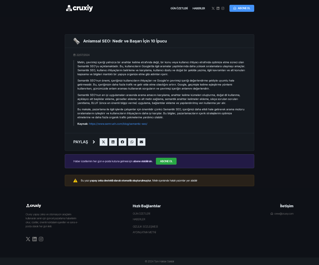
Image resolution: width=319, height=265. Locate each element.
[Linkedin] (218, 8)
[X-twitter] (213, 8)
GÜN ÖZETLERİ (179, 8)
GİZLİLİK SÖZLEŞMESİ (145, 226)
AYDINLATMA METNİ (144, 232)
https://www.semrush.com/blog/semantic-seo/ (118, 123)
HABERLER (199, 8)
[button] (103, 142)
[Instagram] (222, 8)
